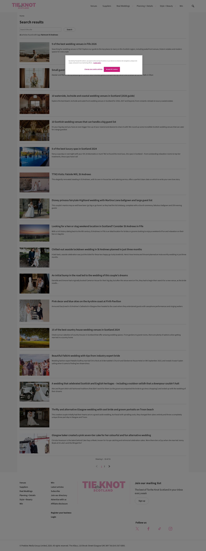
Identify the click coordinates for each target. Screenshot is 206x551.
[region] (104, 65)
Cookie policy (97, 63)
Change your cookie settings (93, 69)
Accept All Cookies (112, 69)
